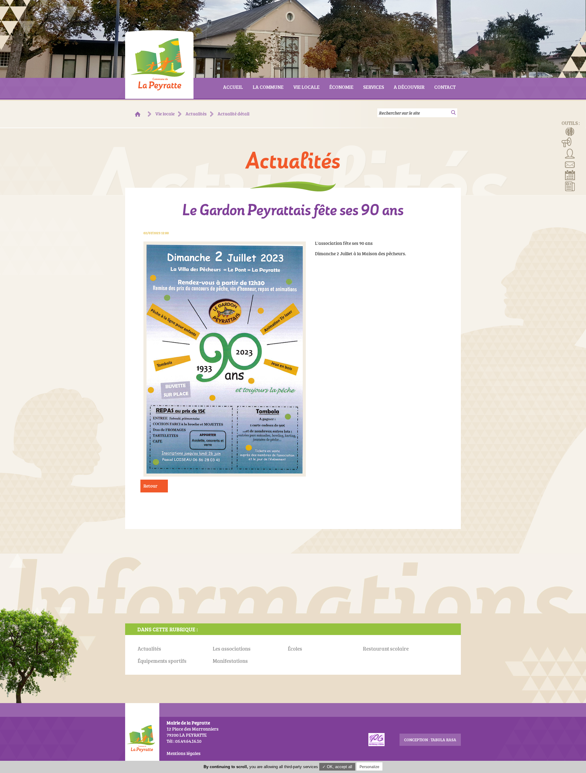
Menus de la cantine (570, 130)
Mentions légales (184, 753)
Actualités (570, 185)
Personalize (369, 767)
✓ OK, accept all (337, 766)
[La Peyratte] (137, 114)
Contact (570, 163)
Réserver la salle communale (570, 174)
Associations (570, 152)
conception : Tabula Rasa (430, 739)
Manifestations (567, 141)
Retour (150, 486)
